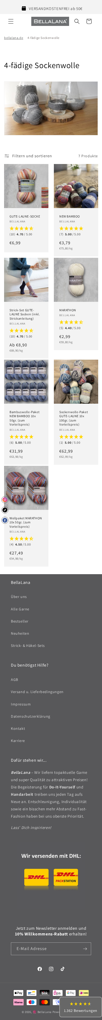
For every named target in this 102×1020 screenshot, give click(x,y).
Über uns (19, 596)
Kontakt (18, 728)
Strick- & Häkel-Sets (28, 645)
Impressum (21, 704)
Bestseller (20, 621)
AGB (14, 679)
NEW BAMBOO (69, 216)
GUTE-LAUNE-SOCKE (25, 216)
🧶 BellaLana (42, 1012)
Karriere (18, 740)
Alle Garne (20, 609)
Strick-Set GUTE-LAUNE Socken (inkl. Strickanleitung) (25, 314)
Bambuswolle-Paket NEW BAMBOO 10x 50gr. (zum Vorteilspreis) (24, 418)
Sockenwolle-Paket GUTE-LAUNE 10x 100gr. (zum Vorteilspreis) (73, 418)
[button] (11, 21)
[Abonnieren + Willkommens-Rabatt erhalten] (85, 948)
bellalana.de (13, 38)
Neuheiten (20, 633)
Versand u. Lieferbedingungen (37, 691)
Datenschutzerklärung (30, 716)
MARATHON (67, 310)
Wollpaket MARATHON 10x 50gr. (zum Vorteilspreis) (26, 522)
